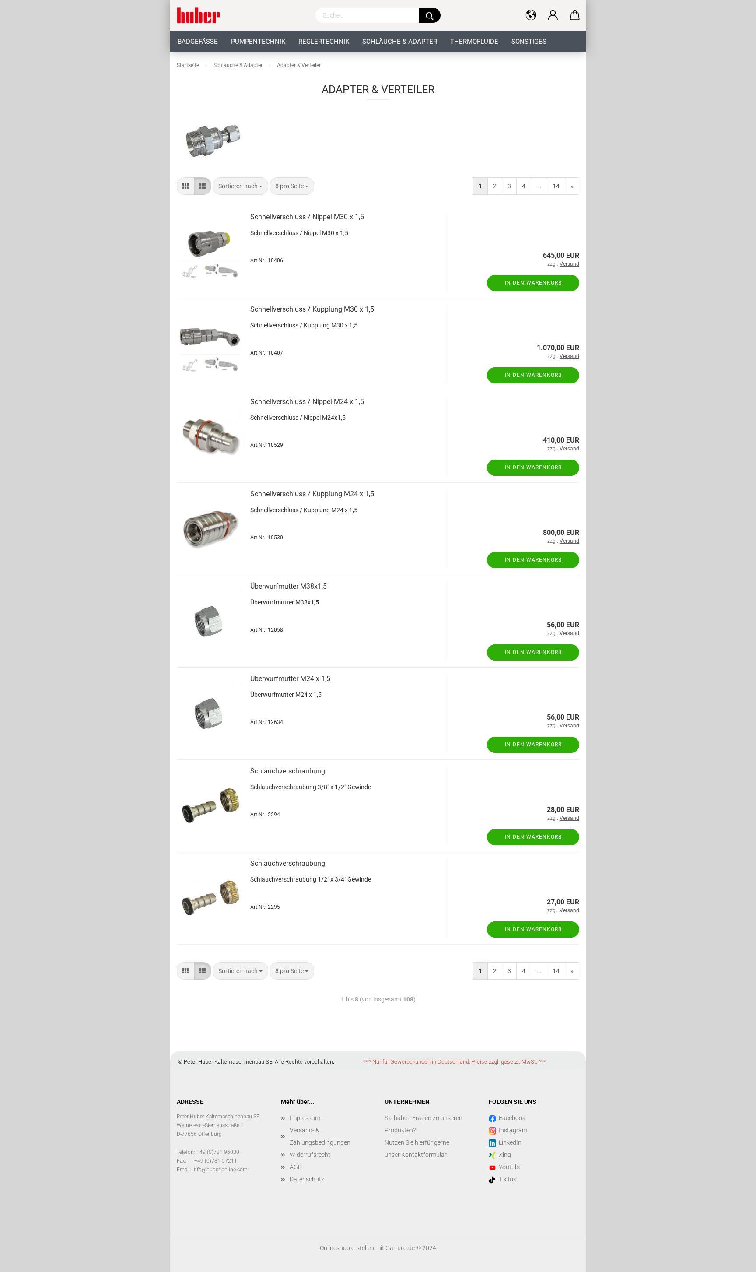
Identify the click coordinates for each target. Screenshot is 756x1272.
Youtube (509, 1166)
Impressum (305, 1117)
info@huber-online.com (220, 1170)
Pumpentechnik (258, 42)
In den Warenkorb (533, 283)
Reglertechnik (323, 42)
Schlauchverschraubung (287, 771)
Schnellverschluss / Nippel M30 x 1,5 (307, 217)
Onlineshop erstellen (347, 1247)
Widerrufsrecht (310, 1154)
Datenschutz (307, 1179)
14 (556, 186)
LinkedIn (509, 1142)
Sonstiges (528, 42)
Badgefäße (198, 42)
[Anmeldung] (553, 15)
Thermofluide (474, 42)
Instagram (511, 1130)
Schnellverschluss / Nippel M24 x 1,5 (307, 401)
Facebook (510, 1117)
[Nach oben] (732, 1259)
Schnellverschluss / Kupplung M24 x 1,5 (312, 494)
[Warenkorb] (575, 15)
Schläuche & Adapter (399, 42)
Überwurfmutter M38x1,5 (288, 586)
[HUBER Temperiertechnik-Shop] (202, 15)
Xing (503, 1154)
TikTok (506, 1179)
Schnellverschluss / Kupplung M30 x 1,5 (312, 309)
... (539, 186)
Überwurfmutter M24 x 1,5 (290, 679)
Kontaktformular (423, 1154)
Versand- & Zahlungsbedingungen (320, 1136)
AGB (296, 1166)
